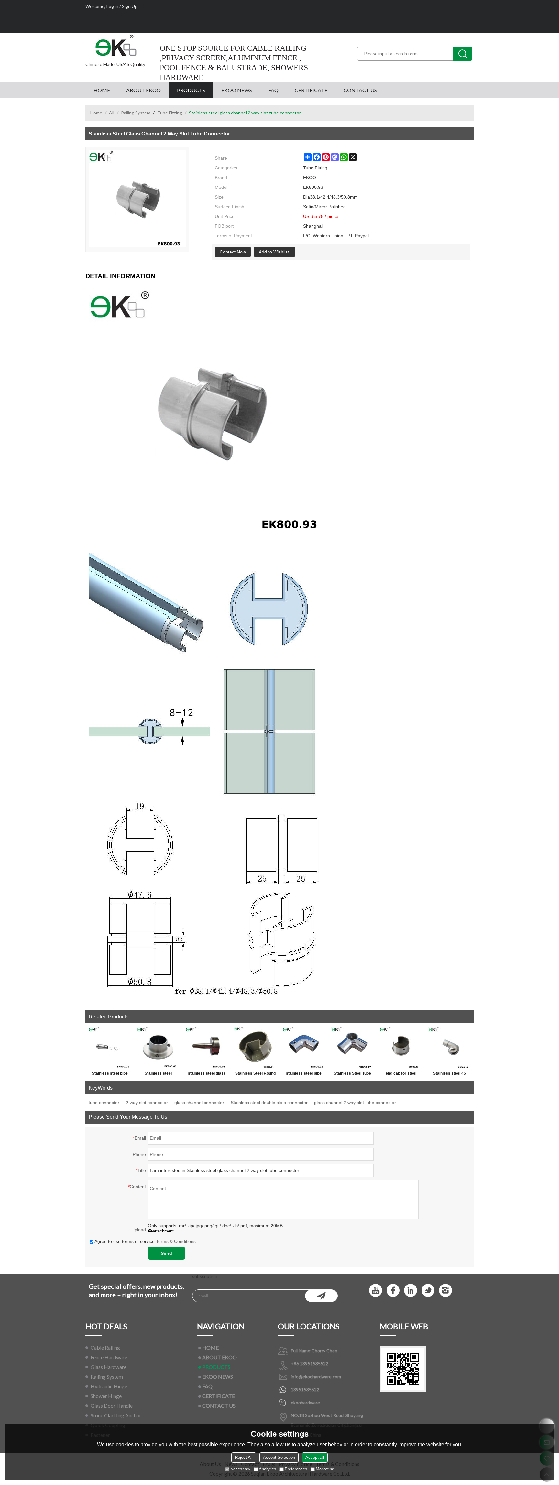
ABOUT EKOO (143, 90)
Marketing (325, 1469)
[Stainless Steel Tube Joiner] (352, 1048)
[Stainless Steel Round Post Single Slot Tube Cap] (255, 1048)
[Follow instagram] (445, 1290)
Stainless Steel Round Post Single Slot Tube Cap (255, 1074)
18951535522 (305, 1389)
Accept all (314, 1457)
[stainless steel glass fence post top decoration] (207, 1048)
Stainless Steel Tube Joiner (352, 1074)
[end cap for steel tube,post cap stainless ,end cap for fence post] (401, 1048)
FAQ (273, 90)
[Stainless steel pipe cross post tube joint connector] (110, 1048)
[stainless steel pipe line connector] (304, 1048)
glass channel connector (199, 1102)
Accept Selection (279, 1457)
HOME (101, 90)
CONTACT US (360, 90)
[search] (462, 54)
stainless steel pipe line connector (304, 1074)
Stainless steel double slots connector (269, 1102)
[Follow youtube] (375, 1290)
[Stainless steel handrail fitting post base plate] (158, 1048)
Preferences (296, 1469)
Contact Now (233, 251)
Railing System (135, 112)
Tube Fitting (169, 112)
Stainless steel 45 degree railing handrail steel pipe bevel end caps (449, 1074)
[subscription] (321, 1296)
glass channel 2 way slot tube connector (355, 1102)
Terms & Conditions (176, 1241)
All (111, 112)
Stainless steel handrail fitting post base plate (158, 1074)
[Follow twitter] (428, 1290)
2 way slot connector (147, 1102)
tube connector (104, 1102)
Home (96, 112)
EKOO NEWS (236, 90)
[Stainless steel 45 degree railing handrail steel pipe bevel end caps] (449, 1048)
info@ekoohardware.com (316, 1376)
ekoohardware (305, 1402)
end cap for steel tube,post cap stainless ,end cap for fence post (401, 1074)
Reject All (244, 1457)
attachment (163, 1231)
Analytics (267, 1469)
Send (166, 1253)
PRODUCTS (191, 90)
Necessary (240, 1469)
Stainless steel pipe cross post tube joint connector (109, 1074)
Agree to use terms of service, (145, 1241)
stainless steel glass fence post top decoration (207, 1074)
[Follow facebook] (393, 1290)
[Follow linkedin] (410, 1290)
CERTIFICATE (311, 90)
